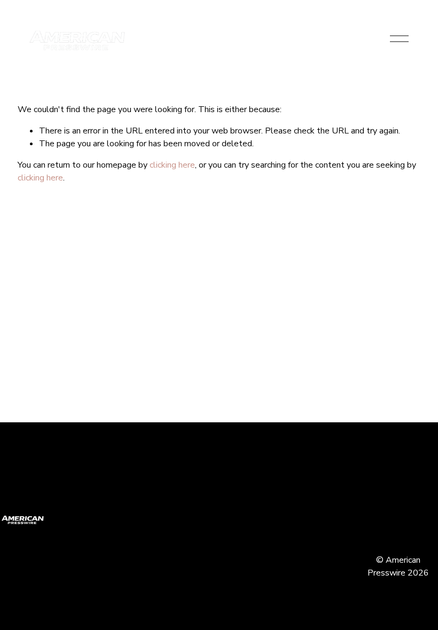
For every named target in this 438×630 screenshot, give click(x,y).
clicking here (172, 165)
